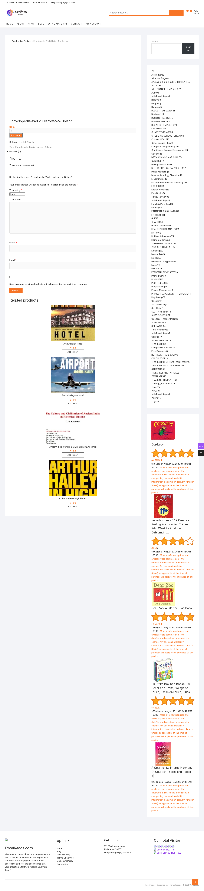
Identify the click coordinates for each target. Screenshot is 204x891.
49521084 (157, 460)
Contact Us (62, 864)
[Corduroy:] (163, 420)
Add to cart (16, 135)
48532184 (157, 624)
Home (59, 848)
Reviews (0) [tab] (15, 151)
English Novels (27, 142)
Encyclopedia (21, 147)
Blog (41, 24)
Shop (31, 24)
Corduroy (157, 444)
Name (13, 242)
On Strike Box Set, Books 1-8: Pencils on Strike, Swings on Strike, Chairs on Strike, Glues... (171, 688)
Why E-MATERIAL (58, 24)
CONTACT (76, 24)
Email (12, 260)
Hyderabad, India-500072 (18, 2)
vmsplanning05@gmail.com (62, 2)
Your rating (15, 190)
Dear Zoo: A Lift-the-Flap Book (171, 608)
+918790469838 (39, 2)
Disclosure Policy (64, 861)
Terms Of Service (65, 858)
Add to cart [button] (73, 352)
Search (176, 13)
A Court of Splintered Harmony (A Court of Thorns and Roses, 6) (171, 772)
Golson (48, 147)
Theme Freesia (175, 885)
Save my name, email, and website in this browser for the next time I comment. (48, 284)
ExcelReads (150, 885)
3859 (154, 548)
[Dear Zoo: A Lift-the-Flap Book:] (163, 584)
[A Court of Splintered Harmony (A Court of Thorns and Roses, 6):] (163, 743)
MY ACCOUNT (93, 24)
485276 (155, 707)
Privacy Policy (63, 854)
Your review (16, 199)
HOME (9, 24)
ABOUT (21, 24)
